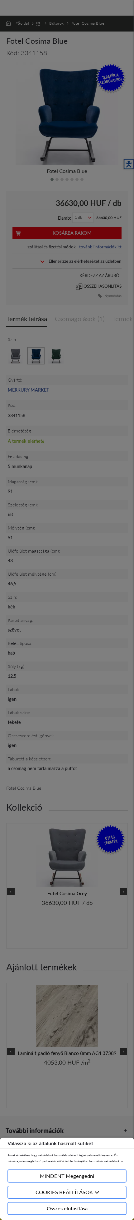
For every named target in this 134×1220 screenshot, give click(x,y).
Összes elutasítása (67, 1208)
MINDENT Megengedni (67, 1175)
